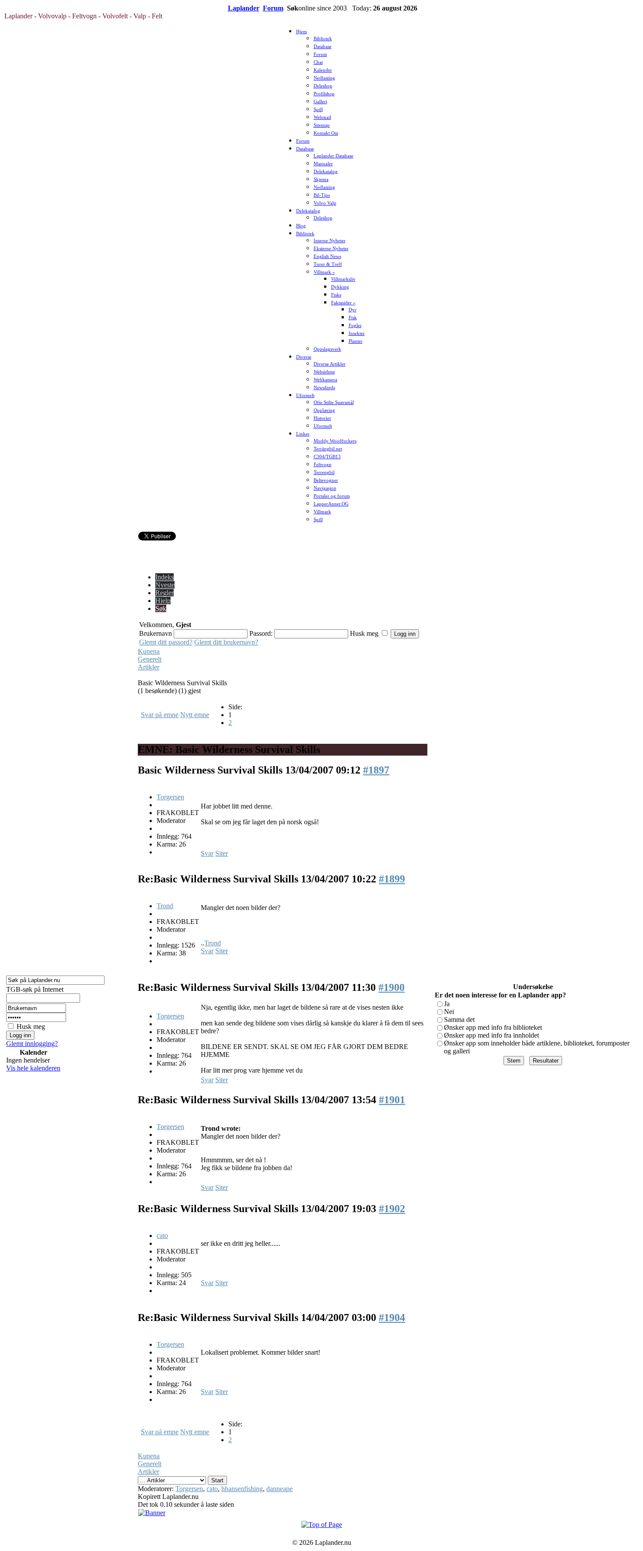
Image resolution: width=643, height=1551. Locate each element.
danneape (279, 1488)
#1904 (392, 1317)
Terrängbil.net (328, 448)
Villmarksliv (343, 279)
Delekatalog (326, 171)
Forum (273, 8)
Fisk (353, 317)
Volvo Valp (325, 203)
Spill (318, 109)
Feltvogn (323, 464)
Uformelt (305, 395)
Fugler (355, 325)
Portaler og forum (332, 496)
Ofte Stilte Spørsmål (334, 402)
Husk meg (31, 1026)
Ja (447, 1003)
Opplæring (324, 410)
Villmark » (324, 272)
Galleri (320, 101)
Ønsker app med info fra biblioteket (493, 1027)
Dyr (352, 309)
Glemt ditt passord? (165, 642)
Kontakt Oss (326, 133)
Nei (449, 1011)
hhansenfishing (242, 1488)
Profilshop (324, 93)
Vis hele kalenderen (33, 1068)
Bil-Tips (322, 195)
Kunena (149, 651)
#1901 (392, 1099)
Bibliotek (323, 38)
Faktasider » (343, 302)
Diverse (303, 357)
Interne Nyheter (330, 240)
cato (162, 1235)
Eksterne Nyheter (331, 248)
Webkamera (325, 379)
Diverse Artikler (330, 364)
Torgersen (170, 797)
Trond (165, 906)
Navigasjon (325, 488)
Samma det (459, 1019)
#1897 (376, 770)
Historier (322, 418)
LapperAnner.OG (331, 504)
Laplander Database (333, 155)
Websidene (324, 371)
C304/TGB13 (327, 456)
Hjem (301, 31)
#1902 (392, 1208)
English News (327, 256)
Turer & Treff (328, 264)
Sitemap (322, 125)
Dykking (340, 287)
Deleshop (323, 86)
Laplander (243, 8)
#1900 (391, 987)
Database (323, 46)
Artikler (148, 667)
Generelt (149, 659)
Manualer (323, 163)
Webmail (322, 117)
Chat (318, 62)
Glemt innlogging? (32, 1043)
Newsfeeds (324, 387)
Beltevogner (326, 480)
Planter (356, 341)
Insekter (357, 333)
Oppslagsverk (327, 349)
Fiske (336, 295)
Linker (303, 434)
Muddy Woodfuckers (335, 441)
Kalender (323, 70)
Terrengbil (324, 472)
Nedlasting (324, 78)
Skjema (321, 179)
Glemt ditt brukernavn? (226, 642)
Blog (301, 225)
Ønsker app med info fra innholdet (491, 1035)
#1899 (392, 879)
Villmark (322, 511)
